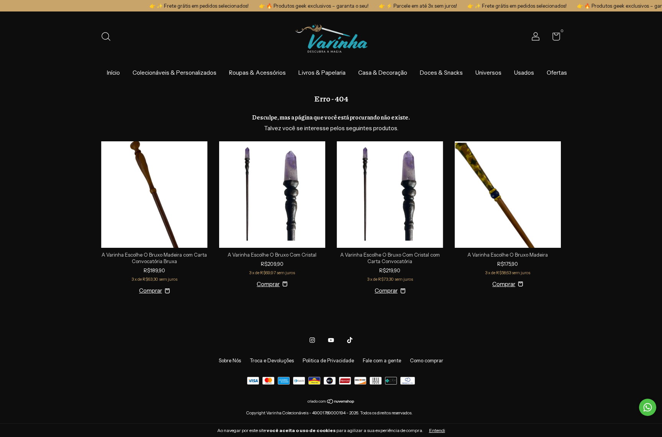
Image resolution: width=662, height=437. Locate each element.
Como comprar (426, 360)
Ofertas (557, 72)
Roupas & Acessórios (257, 72)
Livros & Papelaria (322, 72)
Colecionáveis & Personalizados (174, 72)
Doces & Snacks (441, 72)
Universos (488, 72)
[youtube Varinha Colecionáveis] (331, 340)
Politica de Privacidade (328, 360)
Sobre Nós (230, 360)
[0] (553, 38)
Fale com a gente (382, 360)
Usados (524, 72)
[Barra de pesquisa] (108, 37)
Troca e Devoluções (272, 360)
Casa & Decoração (382, 72)
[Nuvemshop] (331, 402)
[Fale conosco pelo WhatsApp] (647, 407)
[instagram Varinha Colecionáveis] (312, 340)
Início (113, 72)
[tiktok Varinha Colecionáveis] (350, 340)
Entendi (437, 430)
